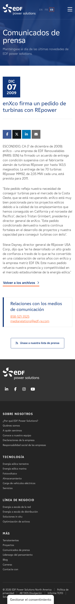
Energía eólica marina (14, 468)
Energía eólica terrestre (16, 463)
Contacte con (10, 569)
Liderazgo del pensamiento (18, 554)
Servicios (8, 488)
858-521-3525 (19, 317)
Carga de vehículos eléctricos (19, 483)
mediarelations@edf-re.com (29, 321)
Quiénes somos (11, 425)
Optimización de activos (16, 521)
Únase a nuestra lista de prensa (39, 343)
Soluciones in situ (12, 516)
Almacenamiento (12, 478)
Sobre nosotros (18, 414)
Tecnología (13, 457)
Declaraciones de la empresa (18, 440)
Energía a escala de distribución (20, 511)
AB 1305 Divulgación (31, 593)
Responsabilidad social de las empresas (24, 445)
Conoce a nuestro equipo (17, 435)
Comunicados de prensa (16, 550)
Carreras (7, 564)
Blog (5, 559)
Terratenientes (11, 540)
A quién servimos (12, 430)
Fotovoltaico (10, 473)
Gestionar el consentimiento (30, 600)
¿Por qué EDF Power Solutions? (20, 420)
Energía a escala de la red (17, 507)
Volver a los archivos (19, 283)
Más (6, 533)
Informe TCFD (55, 593)
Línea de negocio (18, 500)
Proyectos (8, 545)
